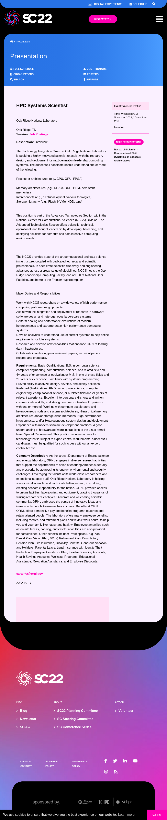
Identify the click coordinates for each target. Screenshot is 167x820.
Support (92, 79)
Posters (93, 74)
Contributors (97, 69)
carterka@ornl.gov (29, 573)
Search (19, 79)
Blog (23, 710)
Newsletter (28, 719)
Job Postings (39, 134)
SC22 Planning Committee (77, 710)
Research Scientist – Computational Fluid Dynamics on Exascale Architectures (127, 155)
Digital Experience (108, 4)
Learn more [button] (126, 814)
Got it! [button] (157, 814)
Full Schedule (23, 69)
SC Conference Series (74, 727)
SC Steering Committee (75, 719)
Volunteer (126, 710)
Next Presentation (128, 142)
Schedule (140, 4)
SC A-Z (25, 727)
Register (101, 19)
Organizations (23, 74)
